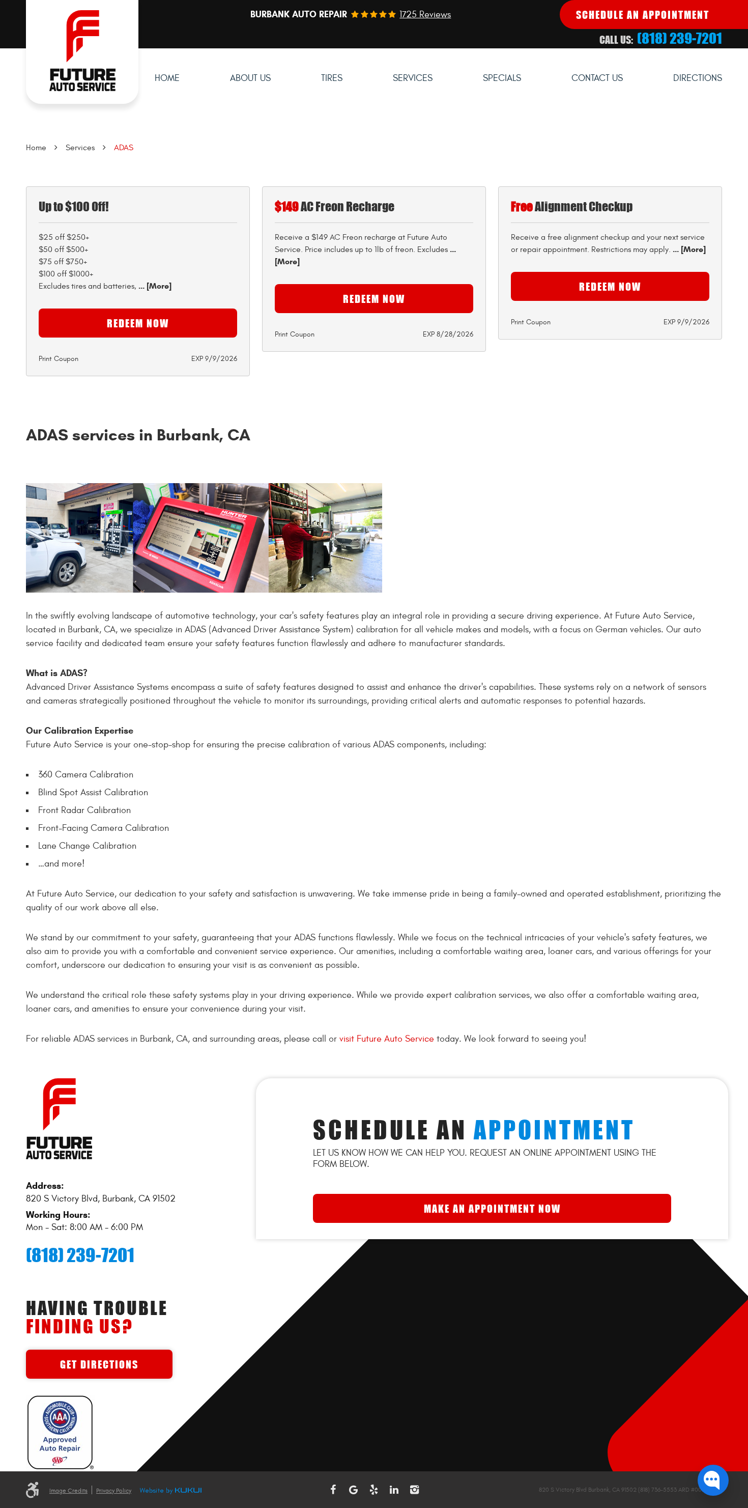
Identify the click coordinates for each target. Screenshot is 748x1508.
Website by (170, 1491)
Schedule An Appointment (642, 14)
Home (167, 78)
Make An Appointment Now (492, 1208)
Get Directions (99, 1364)
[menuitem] (167, 79)
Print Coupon (58, 358)
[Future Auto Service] (82, 52)
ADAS (123, 147)
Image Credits (68, 1490)
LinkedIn (394, 1489)
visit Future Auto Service (386, 1039)
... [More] (153, 286)
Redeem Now (138, 323)
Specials (502, 78)
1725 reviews (425, 14)
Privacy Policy (113, 1490)
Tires (331, 78)
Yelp (374, 1489)
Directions (697, 78)
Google (353, 1489)
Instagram (415, 1489)
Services (413, 78)
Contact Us (597, 78)
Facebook (333, 1489)
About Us (250, 78)
